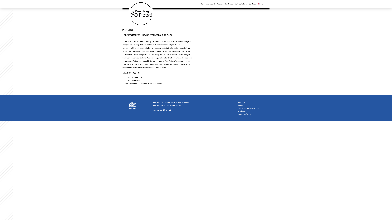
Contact (252, 4)
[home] (141, 13)
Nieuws (220, 4)
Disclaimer (242, 111)
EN (261, 4)
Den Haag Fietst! (208, 4)
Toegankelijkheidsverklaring (248, 108)
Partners (229, 4)
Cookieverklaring (244, 114)
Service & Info (241, 4)
